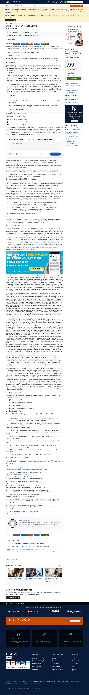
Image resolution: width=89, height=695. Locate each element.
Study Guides (55, 663)
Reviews (23, 6)
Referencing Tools (71, 141)
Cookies (38, 688)
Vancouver (31, 546)
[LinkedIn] (11, 654)
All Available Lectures (72, 102)
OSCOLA (46, 546)
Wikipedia (39, 546)
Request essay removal (13, 597)
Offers (43, 6)
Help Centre (75, 666)
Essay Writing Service (38, 658)
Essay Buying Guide (57, 669)
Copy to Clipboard (12, 559)
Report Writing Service (72, 83)
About (73, 658)
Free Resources (56, 666)
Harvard (24, 546)
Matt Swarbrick (12, 28)
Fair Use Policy (76, 661)
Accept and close (9, 20)
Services (17, 6)
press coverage (50, 607)
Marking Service (70, 88)
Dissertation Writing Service (39, 661)
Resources (37, 6)
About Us (29, 6)
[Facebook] (7, 654)
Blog (53, 672)
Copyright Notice (30, 688)
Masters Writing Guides (72, 145)
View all (60, 565)
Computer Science (19, 23)
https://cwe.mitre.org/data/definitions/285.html (18, 474)
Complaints (75, 663)
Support (53, 2)
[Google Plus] (15, 654)
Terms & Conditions (19, 688)
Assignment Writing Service (73, 85)
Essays (10, 23)
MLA (13, 546)
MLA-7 (18, 546)
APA (8, 546)
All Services (35, 669)
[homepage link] (6, 23)
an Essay (74, 78)
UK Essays (10, 6)
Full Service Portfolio (71, 92)
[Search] (65, 2)
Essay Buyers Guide (71, 139)
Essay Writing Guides (71, 143)
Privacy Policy (9, 688)
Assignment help (36, 666)
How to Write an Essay (72, 136)
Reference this (11, 39)
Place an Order (76, 6)
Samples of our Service (72, 90)
